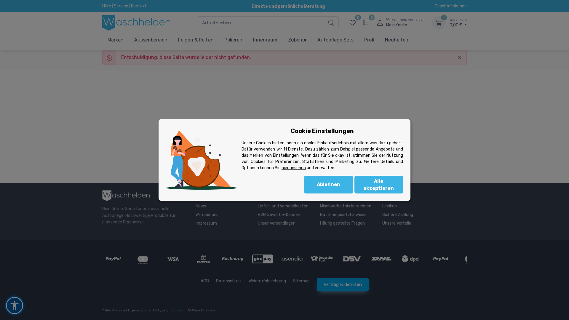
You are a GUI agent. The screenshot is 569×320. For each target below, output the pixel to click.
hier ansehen (294, 167)
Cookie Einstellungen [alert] (322, 131)
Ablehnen (328, 184)
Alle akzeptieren (378, 184)
